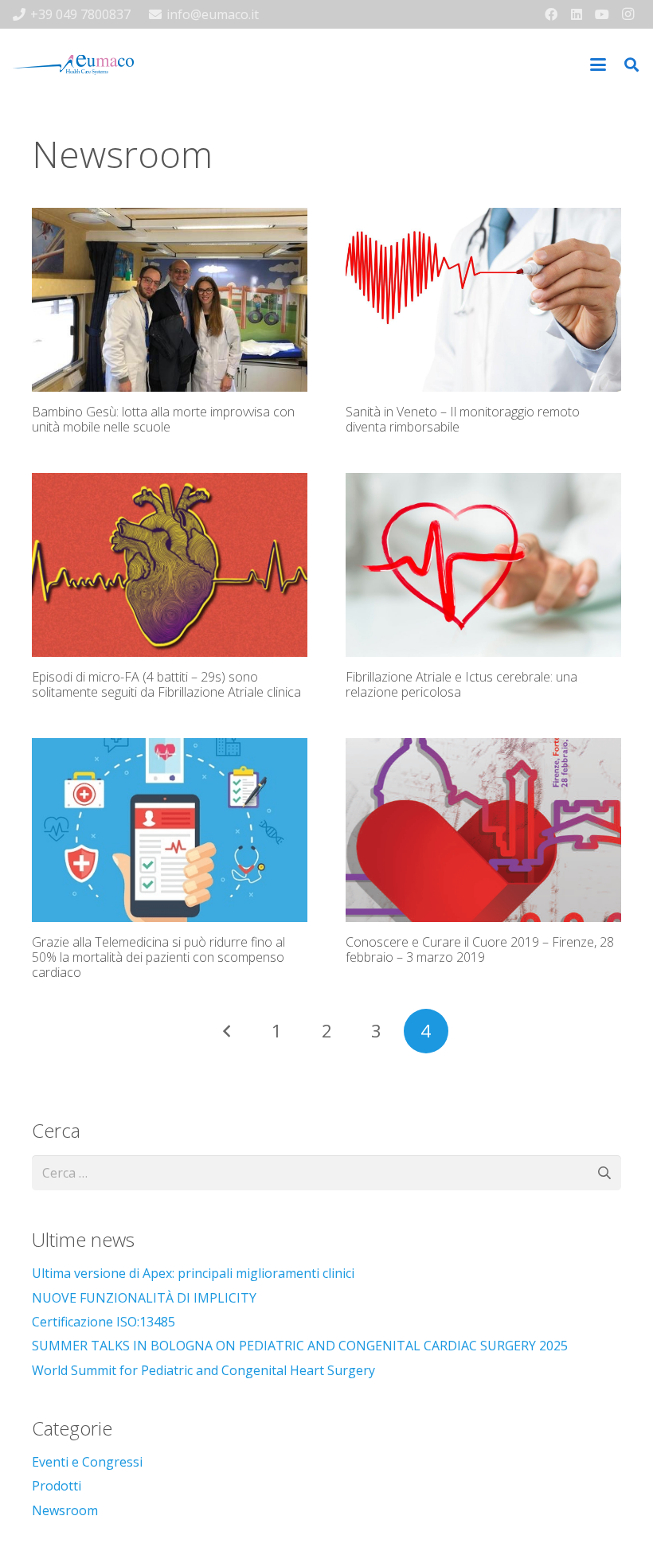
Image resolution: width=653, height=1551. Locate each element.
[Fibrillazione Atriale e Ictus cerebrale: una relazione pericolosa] (483, 565)
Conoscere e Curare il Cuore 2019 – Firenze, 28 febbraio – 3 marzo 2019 (480, 949)
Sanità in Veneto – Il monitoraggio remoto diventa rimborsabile (463, 419)
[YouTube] (602, 14)
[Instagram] (627, 14)
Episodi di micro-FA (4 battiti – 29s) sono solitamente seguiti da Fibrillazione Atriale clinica (166, 684)
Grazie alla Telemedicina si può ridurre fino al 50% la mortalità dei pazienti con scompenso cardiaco (158, 957)
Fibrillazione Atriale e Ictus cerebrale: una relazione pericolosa (461, 684)
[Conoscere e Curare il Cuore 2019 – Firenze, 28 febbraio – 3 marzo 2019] (483, 830)
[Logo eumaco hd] (73, 65)
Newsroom (65, 1510)
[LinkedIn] (576, 14)
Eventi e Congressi (87, 1462)
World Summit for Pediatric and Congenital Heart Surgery (203, 1370)
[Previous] (227, 1031)
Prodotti (56, 1485)
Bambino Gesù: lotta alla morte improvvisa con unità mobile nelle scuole (163, 419)
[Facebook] (551, 14)
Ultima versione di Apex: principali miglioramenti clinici (193, 1273)
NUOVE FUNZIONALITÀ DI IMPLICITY (144, 1298)
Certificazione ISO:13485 (103, 1321)
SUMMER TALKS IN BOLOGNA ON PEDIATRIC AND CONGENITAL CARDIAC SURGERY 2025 (300, 1345)
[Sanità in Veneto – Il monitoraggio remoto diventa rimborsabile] (483, 300)
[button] (598, 64)
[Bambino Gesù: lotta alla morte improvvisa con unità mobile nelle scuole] (169, 300)
